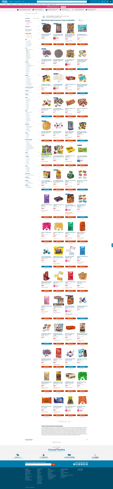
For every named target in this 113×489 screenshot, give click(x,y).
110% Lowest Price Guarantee (52, 475)
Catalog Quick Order (28, 470)
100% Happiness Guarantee (51, 476)
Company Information (51, 470)
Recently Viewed (28, 439)
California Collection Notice (64, 472)
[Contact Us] (105, 1)
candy (65, 427)
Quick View (47, 70)
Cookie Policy (62, 477)
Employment (49, 472)
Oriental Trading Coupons (28, 476)
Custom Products (80, 470)
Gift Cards (26, 475)
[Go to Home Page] (25, 13)
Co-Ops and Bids (27, 471)
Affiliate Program (50, 473)
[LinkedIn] (77, 464)
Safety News (62, 473)
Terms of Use (62, 471)
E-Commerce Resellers (64, 476)
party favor (82, 428)
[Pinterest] (79, 464)
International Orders (40, 478)
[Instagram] (87, 464)
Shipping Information (40, 476)
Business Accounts (27, 472)
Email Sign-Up (27, 477)
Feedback (112, 245)
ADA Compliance (39, 482)
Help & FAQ (38, 471)
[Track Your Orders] (102, 1)
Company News (50, 478)
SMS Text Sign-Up (27, 478)
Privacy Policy (63, 470)
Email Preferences (39, 483)
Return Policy (39, 475)
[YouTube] (84, 464)
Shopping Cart (39, 477)
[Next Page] (71, 421)
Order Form (38, 473)
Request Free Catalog (28, 473)
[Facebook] (74, 464)
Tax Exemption (39, 481)
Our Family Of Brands (51, 477)
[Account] (107, 1)
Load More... (27, 73)
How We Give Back (50, 471)
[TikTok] (82, 464)
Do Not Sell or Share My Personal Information (67, 475)
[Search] (88, 2)
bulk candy (70, 428)
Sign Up (53, 464)
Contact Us (38, 470)
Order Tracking (39, 472)
